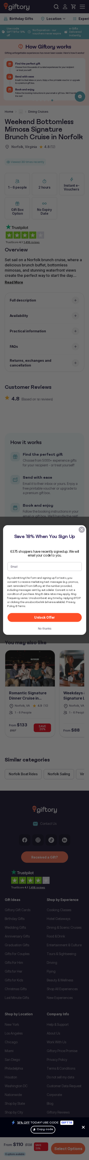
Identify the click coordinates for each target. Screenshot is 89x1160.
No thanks (44, 628)
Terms (21, 606)
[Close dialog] (81, 530)
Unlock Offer (44, 617)
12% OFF (23, 1122)
